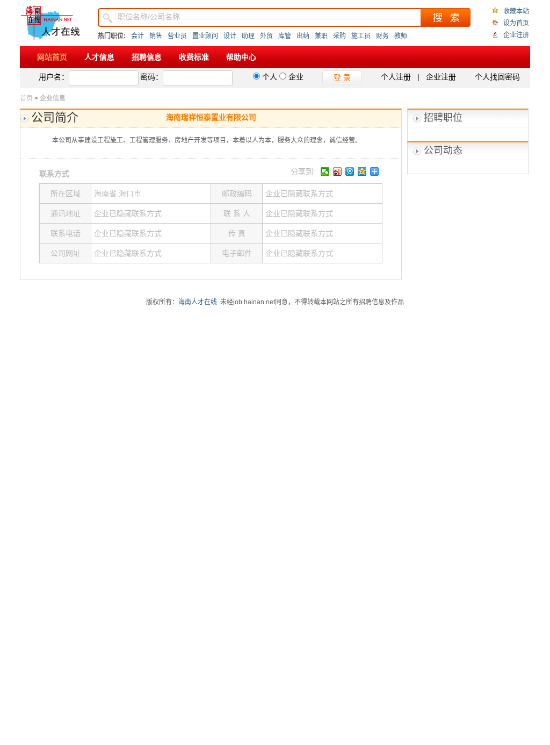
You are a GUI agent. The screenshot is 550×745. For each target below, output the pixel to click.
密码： (151, 77)
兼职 (321, 36)
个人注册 (396, 77)
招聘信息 (147, 57)
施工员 (361, 36)
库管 (284, 36)
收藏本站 (516, 11)
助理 (248, 36)
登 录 (342, 77)
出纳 (302, 36)
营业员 (177, 36)
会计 (137, 36)
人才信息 (99, 57)
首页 (26, 98)
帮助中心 (241, 57)
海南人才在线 (197, 302)
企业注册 (516, 35)
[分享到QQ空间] (362, 171)
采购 (339, 36)
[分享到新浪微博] (337, 171)
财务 (382, 36)
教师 (400, 36)
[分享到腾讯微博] (349, 171)
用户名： (54, 77)
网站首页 (52, 57)
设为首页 (516, 23)
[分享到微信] (325, 171)
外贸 (266, 36)
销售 (155, 36)
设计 (229, 36)
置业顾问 (205, 36)
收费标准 (194, 57)
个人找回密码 (497, 77)
